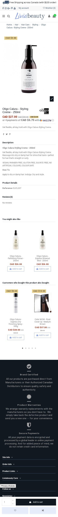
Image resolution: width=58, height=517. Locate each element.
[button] (29, 120)
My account (24, 8)
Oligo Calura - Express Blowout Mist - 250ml (42, 258)
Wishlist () (50, 8)
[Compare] (16, 253)
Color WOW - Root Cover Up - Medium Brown (42, 321)
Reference (7, 188)
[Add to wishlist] (15, 510)
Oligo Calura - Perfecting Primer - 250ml (16, 258)
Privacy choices (8, 486)
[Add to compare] (43, 510)
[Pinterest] (10, 134)
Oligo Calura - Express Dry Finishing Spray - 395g (16, 322)
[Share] (3, 134)
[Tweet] (7, 134)
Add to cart (38, 502)
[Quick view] (20, 253)
